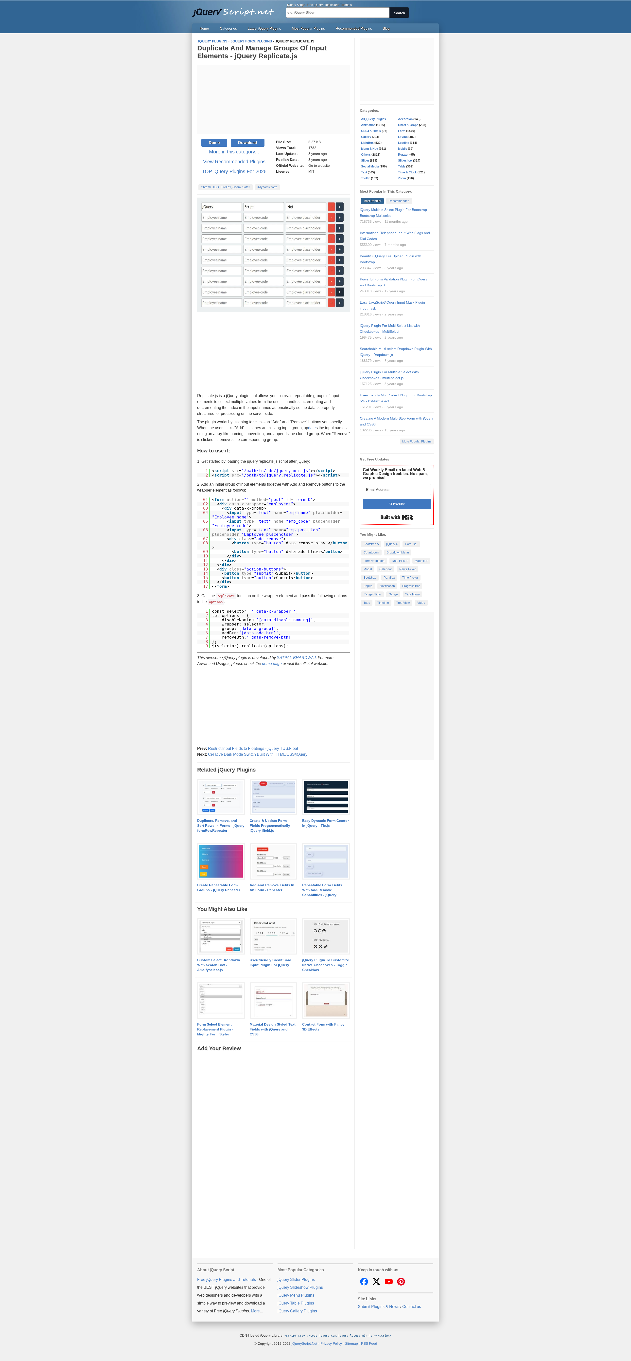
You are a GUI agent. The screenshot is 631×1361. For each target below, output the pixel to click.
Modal (368, 569)
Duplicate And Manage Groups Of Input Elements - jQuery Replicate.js (261, 52)
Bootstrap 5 (371, 544)
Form (401, 131)
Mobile (402, 148)
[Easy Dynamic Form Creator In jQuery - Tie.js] (326, 797)
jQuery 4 (392, 544)
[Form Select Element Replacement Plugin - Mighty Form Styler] (221, 1000)
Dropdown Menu (397, 552)
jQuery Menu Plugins (296, 1295)
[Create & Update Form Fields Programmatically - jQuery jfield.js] (273, 797)
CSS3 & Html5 (371, 131)
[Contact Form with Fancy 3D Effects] (326, 1000)
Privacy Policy (331, 1343)
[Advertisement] (273, 99)
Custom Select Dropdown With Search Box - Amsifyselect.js (218, 965)
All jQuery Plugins (373, 119)
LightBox (367, 143)
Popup (368, 586)
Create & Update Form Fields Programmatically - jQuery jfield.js (271, 825)
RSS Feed (369, 1343)
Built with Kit (397, 517)
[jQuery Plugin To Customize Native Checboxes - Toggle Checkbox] (326, 936)
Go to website (319, 165)
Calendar (385, 569)
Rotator (403, 154)
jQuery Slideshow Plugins (300, 1287)
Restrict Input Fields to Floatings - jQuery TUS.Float (253, 748)
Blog (386, 28)
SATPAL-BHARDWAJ (296, 658)
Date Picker (399, 561)
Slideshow (405, 160)
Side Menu (412, 594)
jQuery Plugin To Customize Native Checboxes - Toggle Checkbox (325, 965)
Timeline (383, 603)
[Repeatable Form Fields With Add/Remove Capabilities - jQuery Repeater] (326, 861)
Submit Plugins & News (378, 1307)
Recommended (399, 201)
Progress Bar (411, 586)
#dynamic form (267, 187)
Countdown (371, 552)
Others (366, 154)
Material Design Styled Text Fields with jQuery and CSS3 (273, 1029)
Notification (387, 586)
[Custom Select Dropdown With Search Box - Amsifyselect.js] (221, 936)
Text (364, 172)
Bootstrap (370, 577)
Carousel (411, 544)
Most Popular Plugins (308, 28)
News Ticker (407, 569)
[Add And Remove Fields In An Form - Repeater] (273, 861)
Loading (403, 143)
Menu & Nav (369, 148)
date (312, 428)
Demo (214, 143)
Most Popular (372, 201)
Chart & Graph (408, 125)
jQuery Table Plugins (296, 1303)
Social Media (370, 166)
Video (421, 603)
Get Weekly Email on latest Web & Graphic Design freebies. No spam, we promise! (395, 474)
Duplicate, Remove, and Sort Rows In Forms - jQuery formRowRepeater (221, 825)
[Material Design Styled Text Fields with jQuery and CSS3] (273, 1000)
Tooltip (365, 178)
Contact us (411, 1307)
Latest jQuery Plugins (264, 28)
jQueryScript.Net (304, 1343)
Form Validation (374, 561)
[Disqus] (273, 1114)
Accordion (405, 119)
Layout (403, 137)
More (255, 1311)
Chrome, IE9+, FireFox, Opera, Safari (225, 187)
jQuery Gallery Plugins (297, 1311)
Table (401, 166)
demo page (272, 664)
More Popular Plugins (416, 441)
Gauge (393, 594)
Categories (228, 28)
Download (247, 143)
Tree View (403, 603)
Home (204, 28)
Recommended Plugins (354, 28)
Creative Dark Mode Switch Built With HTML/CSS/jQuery (257, 754)
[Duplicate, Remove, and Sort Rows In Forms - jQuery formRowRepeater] (221, 797)
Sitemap (351, 1343)
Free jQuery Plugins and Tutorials (235, 9)
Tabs (367, 603)
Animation (368, 125)
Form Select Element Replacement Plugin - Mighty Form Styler (215, 1029)
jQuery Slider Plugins (296, 1279)
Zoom (402, 178)
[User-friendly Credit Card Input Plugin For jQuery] (273, 936)
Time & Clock (407, 172)
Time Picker (410, 577)
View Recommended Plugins (234, 161)
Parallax (389, 577)
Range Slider (372, 594)
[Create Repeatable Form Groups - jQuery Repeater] (221, 861)
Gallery (366, 137)
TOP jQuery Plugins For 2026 (234, 171)
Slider (365, 160)
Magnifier (421, 561)
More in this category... (234, 151)
